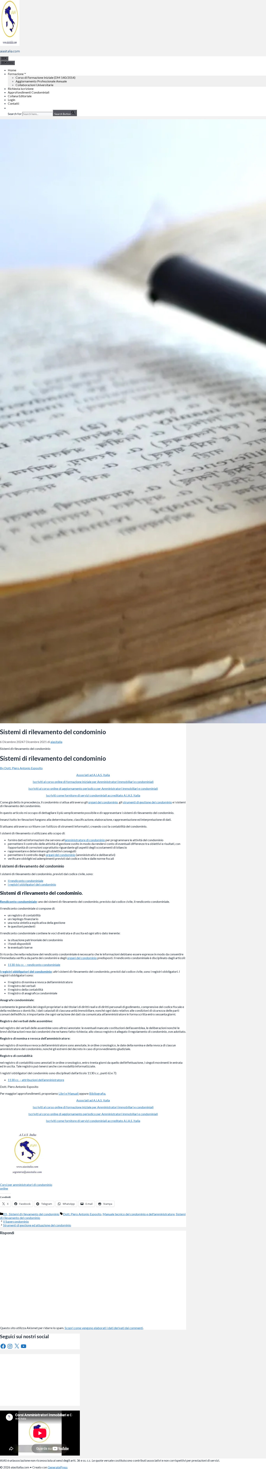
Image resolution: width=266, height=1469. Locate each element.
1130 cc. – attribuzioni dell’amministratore (36, 1080)
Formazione (16, 74)
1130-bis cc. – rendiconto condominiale (34, 964)
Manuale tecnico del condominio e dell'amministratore (139, 1214)
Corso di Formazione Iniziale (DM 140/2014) (45, 77)
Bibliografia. (97, 1093)
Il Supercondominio (16, 1221)
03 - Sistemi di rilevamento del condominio (31, 1214)
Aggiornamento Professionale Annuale (41, 81)
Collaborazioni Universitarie (34, 85)
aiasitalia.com (10, 51)
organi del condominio (103, 802)
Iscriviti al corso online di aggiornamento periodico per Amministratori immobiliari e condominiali (93, 788)
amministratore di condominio (85, 840)
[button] (10, 108)
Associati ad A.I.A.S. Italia (93, 775)
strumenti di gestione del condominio (147, 802)
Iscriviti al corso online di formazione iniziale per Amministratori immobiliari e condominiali (93, 782)
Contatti (13, 103)
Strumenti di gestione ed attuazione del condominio (37, 1225)
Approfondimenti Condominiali (28, 92)
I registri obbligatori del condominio (32, 884)
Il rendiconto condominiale (25, 880)
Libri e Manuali (69, 1093)
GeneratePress (58, 1467)
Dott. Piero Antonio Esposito (82, 1214)
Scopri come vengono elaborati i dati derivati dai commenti (104, 1328)
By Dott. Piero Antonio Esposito (21, 768)
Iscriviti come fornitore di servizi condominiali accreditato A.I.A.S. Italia (93, 795)
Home (12, 70)
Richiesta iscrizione (20, 88)
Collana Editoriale (20, 96)
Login (11, 100)
